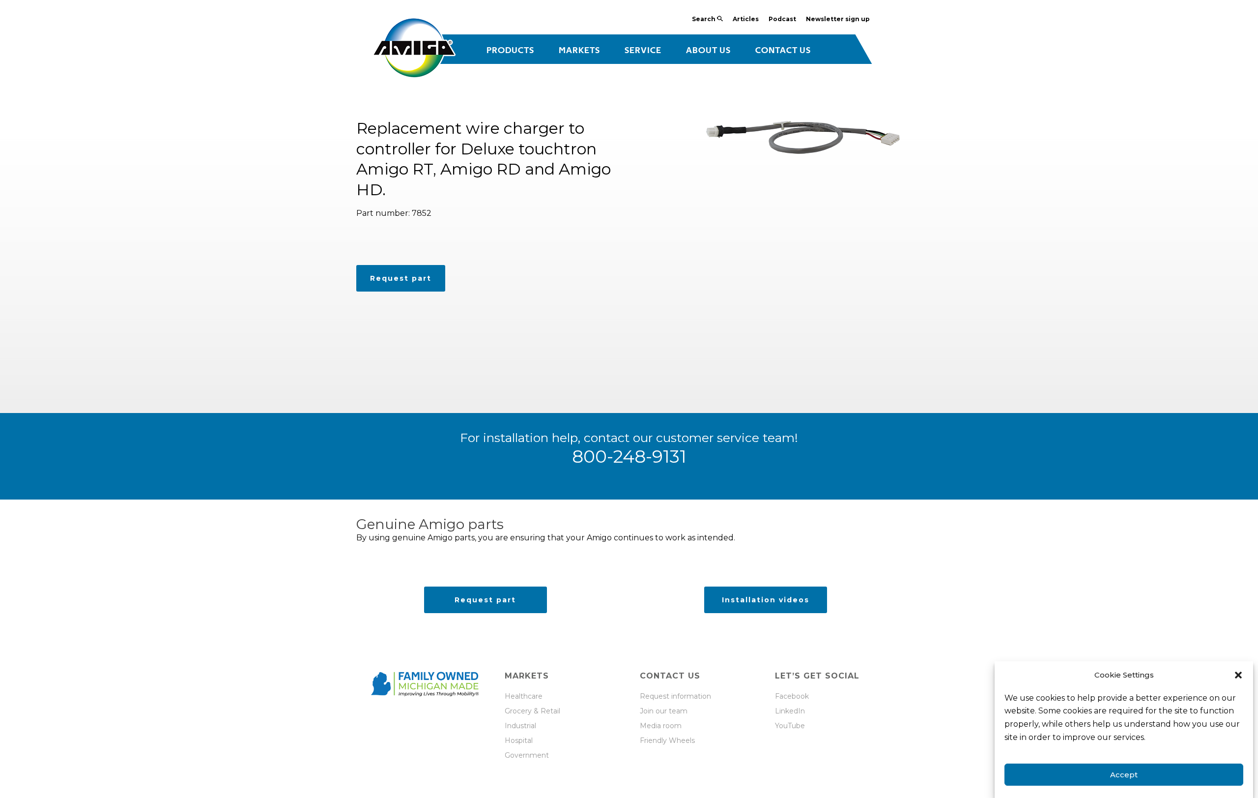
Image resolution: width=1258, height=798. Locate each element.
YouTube (790, 725)
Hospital (519, 740)
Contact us (783, 50)
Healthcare (524, 696)
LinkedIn (790, 711)
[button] (1238, 675)
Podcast (782, 19)
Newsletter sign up (838, 19)
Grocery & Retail (532, 711)
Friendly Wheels (667, 740)
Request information (675, 696)
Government (527, 755)
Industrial (521, 725)
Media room (661, 725)
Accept (1124, 774)
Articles (746, 19)
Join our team (663, 711)
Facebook (792, 696)
